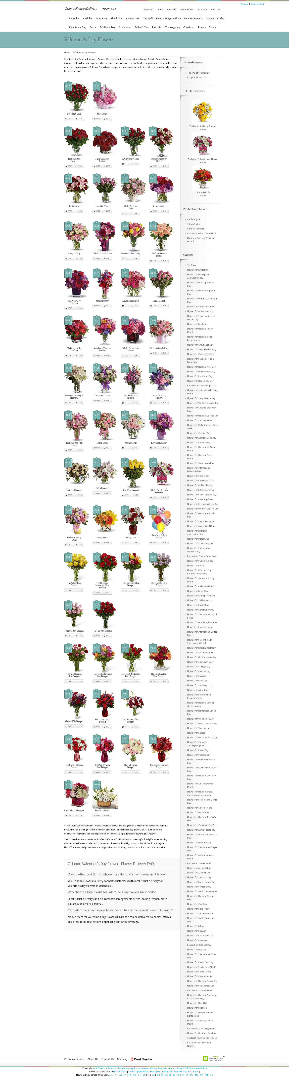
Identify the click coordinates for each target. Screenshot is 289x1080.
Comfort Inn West (195, 229)
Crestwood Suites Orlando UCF (201, 233)
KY (182, 1075)
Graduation (125, 27)
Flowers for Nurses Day (198, 812)
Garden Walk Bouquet (74, 721)
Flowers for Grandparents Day (201, 596)
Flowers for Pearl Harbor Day (200, 986)
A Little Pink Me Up (130, 300)
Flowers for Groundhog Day (200, 345)
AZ (120, 1075)
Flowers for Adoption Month (200, 913)
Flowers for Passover (197, 676)
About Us (92, 1059)
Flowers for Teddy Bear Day (200, 600)
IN (170, 1075)
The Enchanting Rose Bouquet (130, 584)
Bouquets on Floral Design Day (201, 386)
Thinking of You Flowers (198, 73)
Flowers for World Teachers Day (202, 723)
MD (196, 1075)
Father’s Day (142, 27)
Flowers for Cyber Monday (199, 976)
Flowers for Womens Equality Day (202, 509)
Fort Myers (155, 1071)
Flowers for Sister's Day (198, 476)
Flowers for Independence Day (201, 398)
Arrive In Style (130, 442)
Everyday (74, 18)
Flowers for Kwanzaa (197, 1008)
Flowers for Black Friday (198, 909)
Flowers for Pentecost (197, 940)
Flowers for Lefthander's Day (200, 490)
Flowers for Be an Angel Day (200, 499)
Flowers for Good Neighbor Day (202, 622)
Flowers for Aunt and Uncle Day (201, 438)
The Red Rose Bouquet (102, 630)
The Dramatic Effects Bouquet (130, 720)
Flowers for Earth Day (197, 681)
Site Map (122, 1059)
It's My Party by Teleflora (74, 302)
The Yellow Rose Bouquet (74, 584)
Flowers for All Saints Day (199, 868)
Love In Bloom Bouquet (74, 810)
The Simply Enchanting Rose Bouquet (130, 675)
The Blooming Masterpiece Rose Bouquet (102, 585)
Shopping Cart (257, 4)
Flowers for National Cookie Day (202, 981)
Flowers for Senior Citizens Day (201, 495)
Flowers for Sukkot (196, 733)
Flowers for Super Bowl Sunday (201, 349)
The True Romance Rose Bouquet (74, 675)
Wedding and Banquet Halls (176, 1068)
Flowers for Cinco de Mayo (199, 808)
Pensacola (167, 1071)
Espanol (244, 4)
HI (158, 1075)
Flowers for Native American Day (202, 737)
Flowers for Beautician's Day (200, 962)
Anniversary (132, 18)
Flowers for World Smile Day (200, 719)
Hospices (145, 1068)
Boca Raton (193, 1071)
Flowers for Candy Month (199, 972)
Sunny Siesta (102, 537)
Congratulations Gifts (197, 77)
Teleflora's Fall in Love (102, 253)
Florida (116, 1071)
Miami (123, 1071)
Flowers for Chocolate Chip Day (202, 825)
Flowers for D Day (195, 926)
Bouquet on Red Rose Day (199, 945)
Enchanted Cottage (102, 395)
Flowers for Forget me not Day (201, 882)
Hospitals (171, 9)
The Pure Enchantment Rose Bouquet (102, 675)
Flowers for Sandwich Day (199, 877)
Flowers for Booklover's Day (200, 481)
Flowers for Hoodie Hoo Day (200, 381)
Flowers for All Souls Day (198, 873)
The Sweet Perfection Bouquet (74, 766)
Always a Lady (74, 253)
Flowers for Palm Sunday (198, 671)
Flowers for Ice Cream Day (199, 420)
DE (144, 1075)
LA (187, 1075)
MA (201, 1075)
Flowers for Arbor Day (197, 690)
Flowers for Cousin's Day (198, 433)
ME (191, 1075)
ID (162, 1075)
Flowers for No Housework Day (201, 657)
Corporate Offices (198, 1068)
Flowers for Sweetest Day (198, 755)
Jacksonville (142, 1071)
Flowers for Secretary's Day (200, 685)
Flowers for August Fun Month (201, 521)
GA (153, 1075)
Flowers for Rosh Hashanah (200, 627)
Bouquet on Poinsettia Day (199, 990)
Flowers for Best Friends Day (200, 935)
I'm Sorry (191, 265)
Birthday (87, 18)
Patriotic (157, 27)
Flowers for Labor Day (197, 591)
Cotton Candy (102, 442)
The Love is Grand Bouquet (102, 720)
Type (212, 27)
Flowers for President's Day (199, 376)
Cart (70, 119)
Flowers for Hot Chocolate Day (201, 1033)
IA (174, 1075)
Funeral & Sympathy (168, 18)
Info (80, 119)
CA (129, 1075)
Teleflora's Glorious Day (130, 253)
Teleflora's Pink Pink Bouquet (74, 444)
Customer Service (74, 1059)
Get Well (148, 18)
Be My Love (130, 537)
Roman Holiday (159, 206)
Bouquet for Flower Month (199, 863)
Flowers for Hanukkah (197, 1003)
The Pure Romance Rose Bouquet (102, 766)
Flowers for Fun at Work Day (200, 311)
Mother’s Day (107, 27)
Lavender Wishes (102, 206)
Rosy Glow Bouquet (130, 490)
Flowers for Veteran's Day (199, 887)
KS (178, 1075)
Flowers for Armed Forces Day (201, 830)
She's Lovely (102, 113)
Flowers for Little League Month (201, 648)
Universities (202, 9)
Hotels (160, 9)
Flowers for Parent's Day (198, 442)
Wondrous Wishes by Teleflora (102, 349)
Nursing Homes (133, 1068)
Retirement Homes (116, 1068)
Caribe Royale (193, 219)
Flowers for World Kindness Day (202, 891)
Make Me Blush (159, 300)
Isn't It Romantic (102, 488)
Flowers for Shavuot (196, 931)
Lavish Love (74, 206)
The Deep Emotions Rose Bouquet (159, 675)
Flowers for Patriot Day (198, 605)
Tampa (132, 1071)
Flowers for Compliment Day (200, 307)
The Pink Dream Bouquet (130, 766)
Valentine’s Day (77, 27)
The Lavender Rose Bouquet (159, 584)
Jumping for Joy (102, 300)
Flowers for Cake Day (197, 904)
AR (125, 1075)
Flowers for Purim (195, 566)
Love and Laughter (158, 442)
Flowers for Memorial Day (199, 842)
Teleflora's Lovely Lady (158, 348)
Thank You (117, 18)
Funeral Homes (186, 9)
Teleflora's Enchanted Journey (130, 349)
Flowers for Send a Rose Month (201, 967)
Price (202, 27)
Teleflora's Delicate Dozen (158, 254)
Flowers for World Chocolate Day (202, 403)
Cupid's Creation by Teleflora (159, 160)
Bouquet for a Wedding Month (201, 1028)
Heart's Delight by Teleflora (159, 396)
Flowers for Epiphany (197, 324)
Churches (215, 9)
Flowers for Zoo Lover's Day (200, 662)
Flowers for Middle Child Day (200, 485)
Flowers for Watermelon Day (200, 463)
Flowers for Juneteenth (197, 270)
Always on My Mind (130, 158)
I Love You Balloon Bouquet (159, 536)
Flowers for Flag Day (196, 950)
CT (139, 1075)
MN (211, 1075)
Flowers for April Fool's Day (200, 652)
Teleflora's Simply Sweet (74, 538)
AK (116, 1075)
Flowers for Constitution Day (200, 610)
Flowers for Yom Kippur (198, 728)
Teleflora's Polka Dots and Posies (159, 491)
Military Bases (156, 1068)
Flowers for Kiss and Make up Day (202, 504)
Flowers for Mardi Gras (198, 539)
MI (206, 1075)
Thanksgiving (172, 27)
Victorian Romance (74, 490)
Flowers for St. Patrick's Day (200, 561)
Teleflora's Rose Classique (74, 160)
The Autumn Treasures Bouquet (159, 766)
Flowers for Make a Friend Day (201, 371)
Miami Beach (180, 1071)
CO (134, 1075)
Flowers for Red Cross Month (200, 586)
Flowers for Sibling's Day (198, 667)
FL (149, 1075)
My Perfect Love (74, 113)
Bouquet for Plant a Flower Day (201, 556)
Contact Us (107, 1059)
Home (67, 52)
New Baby (101, 18)
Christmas (189, 27)
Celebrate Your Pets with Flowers (202, 1038)
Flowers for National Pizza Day (201, 367)
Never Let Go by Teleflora (102, 160)
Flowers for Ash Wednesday (200, 543)
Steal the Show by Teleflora (130, 396)
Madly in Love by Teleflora (74, 349)
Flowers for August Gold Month (201, 526)
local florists (98, 1068)
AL (112, 1075)
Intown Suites (193, 224)
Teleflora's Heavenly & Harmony (74, 396)
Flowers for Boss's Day (197, 750)
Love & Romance (193, 18)
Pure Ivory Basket (102, 810)
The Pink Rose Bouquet (74, 630)
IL (166, 1075)
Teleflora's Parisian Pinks (130, 207)
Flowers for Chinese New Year (200, 354)
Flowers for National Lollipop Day (202, 416)
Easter (93, 27)
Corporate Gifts (215, 18)
